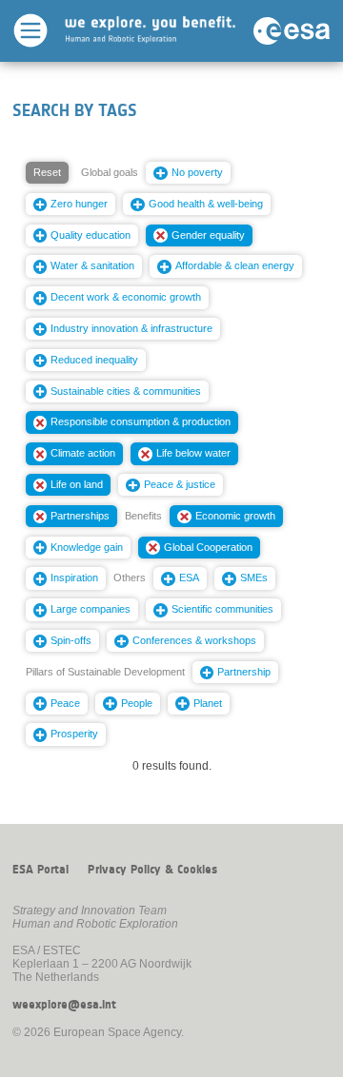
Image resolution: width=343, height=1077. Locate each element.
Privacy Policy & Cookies (152, 869)
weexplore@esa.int (64, 1004)
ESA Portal (40, 869)
